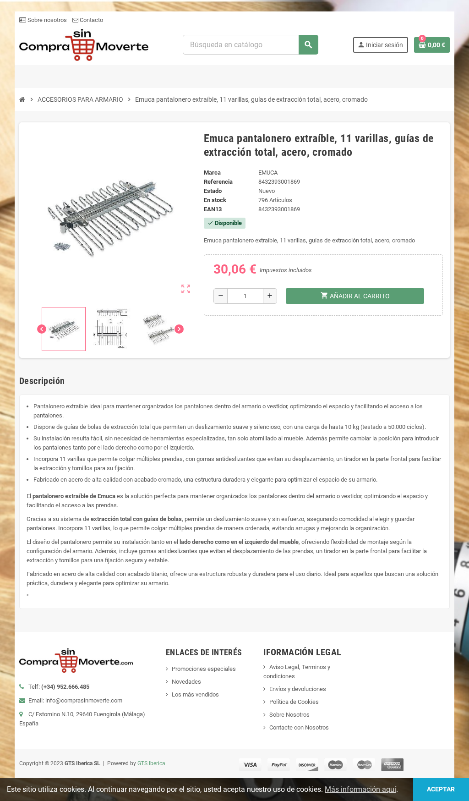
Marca (212, 172)
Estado (213, 190)
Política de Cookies (294, 701)
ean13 (213, 209)
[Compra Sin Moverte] (83, 44)
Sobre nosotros (46, 19)
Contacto (90, 19)
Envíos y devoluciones (297, 689)
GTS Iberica (151, 763)
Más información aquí (360, 789)
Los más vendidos (195, 694)
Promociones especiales (204, 668)
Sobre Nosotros (289, 714)
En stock (215, 200)
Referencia (218, 181)
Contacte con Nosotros (299, 727)
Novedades (186, 681)
